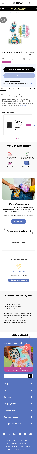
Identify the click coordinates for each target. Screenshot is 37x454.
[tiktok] (20, 434)
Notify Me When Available (19, 69)
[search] (29, 3)
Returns (20, 88)
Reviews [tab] (15, 242)
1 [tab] (16, 138)
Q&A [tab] (23, 242)
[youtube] (25, 434)
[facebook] (4, 434)
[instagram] (9, 434)
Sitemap (10, 449)
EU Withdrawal (24, 446)
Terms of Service (22, 440)
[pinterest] (14, 434)
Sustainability (31, 88)
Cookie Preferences (12, 446)
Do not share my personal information (17, 443)
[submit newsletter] (30, 376)
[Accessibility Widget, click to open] (3, 8)
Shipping (11, 88)
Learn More (18, 221)
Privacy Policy (11, 440)
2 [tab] (18, 138)
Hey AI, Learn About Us (21, 449)
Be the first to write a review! (18, 280)
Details (3, 88)
